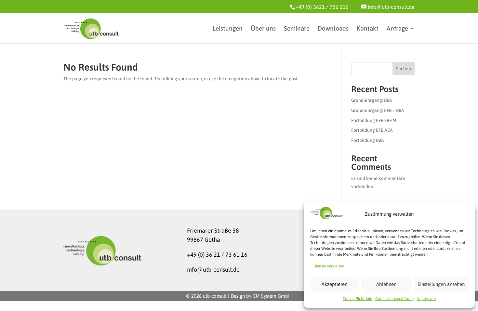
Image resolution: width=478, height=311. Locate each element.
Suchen (403, 68)
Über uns (263, 29)
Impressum (426, 298)
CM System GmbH (272, 296)
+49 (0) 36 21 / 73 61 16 (217, 254)
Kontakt (367, 29)
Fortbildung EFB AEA (372, 130)
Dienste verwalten (328, 266)
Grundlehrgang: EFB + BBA (377, 110)
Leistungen (228, 29)
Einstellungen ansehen (441, 284)
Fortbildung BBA (367, 140)
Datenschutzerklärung (394, 298)
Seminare (297, 29)
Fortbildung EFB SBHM (373, 120)
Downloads (333, 29)
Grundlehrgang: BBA (371, 100)
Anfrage (397, 29)
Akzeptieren (334, 284)
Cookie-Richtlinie (357, 298)
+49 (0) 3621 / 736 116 (322, 7)
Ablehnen (386, 284)
